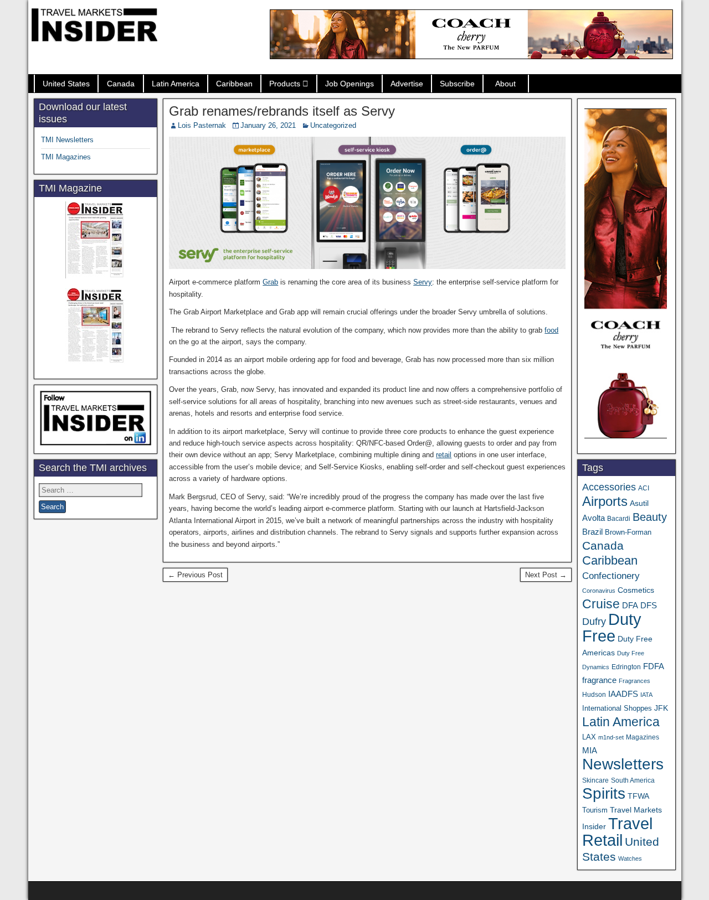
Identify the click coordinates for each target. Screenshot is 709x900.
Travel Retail (617, 832)
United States (66, 83)
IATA (646, 694)
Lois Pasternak (202, 125)
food (551, 330)
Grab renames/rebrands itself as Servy (282, 111)
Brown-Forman (628, 532)
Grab (270, 282)
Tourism (595, 810)
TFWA (638, 796)
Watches (630, 858)
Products (284, 83)
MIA (589, 750)
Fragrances (634, 680)
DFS (648, 605)
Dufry (594, 621)
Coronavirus (598, 590)
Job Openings (349, 83)
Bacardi (618, 519)
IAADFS (623, 694)
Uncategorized (333, 125)
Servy (422, 282)
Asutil (639, 503)
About (505, 83)
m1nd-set (611, 737)
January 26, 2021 (268, 125)
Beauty (650, 517)
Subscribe (457, 83)
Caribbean (234, 83)
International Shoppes (617, 708)
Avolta (593, 518)
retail (443, 455)
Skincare (595, 780)
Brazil (592, 531)
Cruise (601, 604)
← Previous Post (195, 575)
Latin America (175, 83)
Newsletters (623, 764)
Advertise (407, 83)
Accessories (609, 487)
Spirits (603, 793)
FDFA (653, 666)
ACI (643, 488)
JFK (661, 708)
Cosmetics (636, 590)
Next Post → (546, 575)
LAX (589, 737)
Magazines (642, 737)
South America (633, 780)
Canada (121, 83)
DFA (630, 605)
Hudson (594, 695)
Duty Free (611, 627)
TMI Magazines (66, 157)
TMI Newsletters (67, 140)
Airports (605, 501)
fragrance (599, 680)
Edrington (626, 666)
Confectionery (611, 575)
